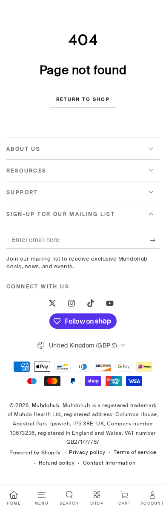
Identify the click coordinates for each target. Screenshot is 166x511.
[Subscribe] (155, 240)
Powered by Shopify (35, 452)
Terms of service (135, 452)
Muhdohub (46, 405)
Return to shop (83, 99)
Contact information (109, 462)
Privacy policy (87, 452)
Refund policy (56, 462)
